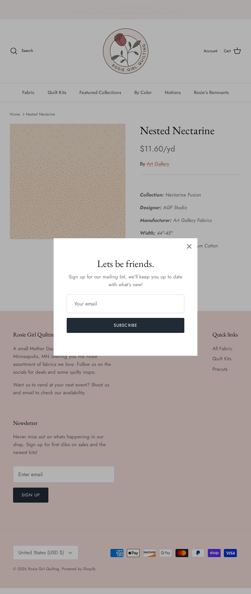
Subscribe (125, 325)
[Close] (189, 246)
